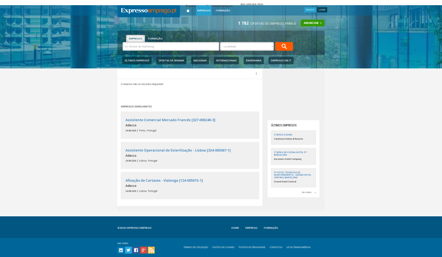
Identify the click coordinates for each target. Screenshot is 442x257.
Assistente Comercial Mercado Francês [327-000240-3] (170, 120)
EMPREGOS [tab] (135, 38)
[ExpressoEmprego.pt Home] (148, 11)
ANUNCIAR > (313, 23)
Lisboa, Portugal (178, 155)
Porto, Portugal (170, 125)
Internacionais (226, 60)
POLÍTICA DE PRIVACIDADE (252, 247)
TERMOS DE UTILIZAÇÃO (196, 247)
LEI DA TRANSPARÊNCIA (298, 247)
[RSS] (151, 249)
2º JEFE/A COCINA (283, 134)
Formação (223, 10)
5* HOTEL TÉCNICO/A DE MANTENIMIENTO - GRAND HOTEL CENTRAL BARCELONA (292, 175)
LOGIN (322, 9)
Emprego (251, 227)
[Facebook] (136, 249)
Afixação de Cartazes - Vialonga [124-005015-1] (164, 180)
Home (235, 227)
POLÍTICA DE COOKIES (223, 247)
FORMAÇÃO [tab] (155, 38)
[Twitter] (128, 249)
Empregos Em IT (281, 60)
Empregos (204, 10)
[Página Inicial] (188, 10)
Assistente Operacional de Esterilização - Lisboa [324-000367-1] (178, 150)
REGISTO (310, 9)
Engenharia (253, 60)
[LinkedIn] (120, 249)
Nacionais (200, 60)
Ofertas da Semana (171, 60)
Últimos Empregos (137, 60)
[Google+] (143, 249)
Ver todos (308, 192)
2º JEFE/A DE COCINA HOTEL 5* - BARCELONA (291, 153)
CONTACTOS (276, 247)
